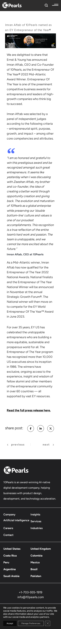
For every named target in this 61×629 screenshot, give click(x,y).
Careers (8, 528)
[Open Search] (45, 5)
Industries (36, 528)
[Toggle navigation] (53, 5)
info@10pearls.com (30, 597)
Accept (10, 623)
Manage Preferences (30, 623)
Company (9, 514)
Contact (8, 535)
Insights (35, 514)
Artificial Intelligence (16, 520)
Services (35, 521)
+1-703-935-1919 (30, 592)
